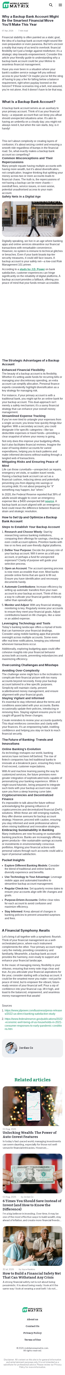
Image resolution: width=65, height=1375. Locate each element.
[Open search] (51, 5)
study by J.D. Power (32, 269)
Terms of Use (32, 1339)
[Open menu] (60, 5)
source (49, 501)
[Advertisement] (32, 321)
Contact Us (32, 1326)
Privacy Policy (32, 1332)
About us (32, 1319)
